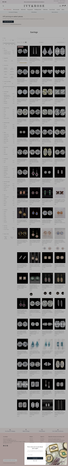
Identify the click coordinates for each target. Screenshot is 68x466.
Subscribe (35, 458)
